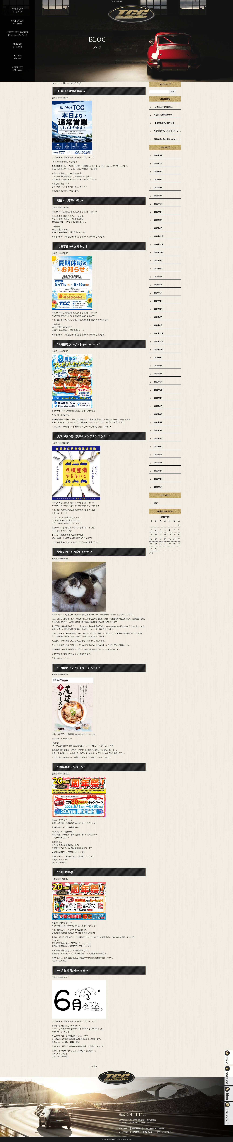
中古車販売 (17, 22)
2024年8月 (158, 269)
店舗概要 (17, 57)
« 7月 (151, 553)
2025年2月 (158, 220)
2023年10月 (158, 350)
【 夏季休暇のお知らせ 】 (72, 246)
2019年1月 (158, 487)
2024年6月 (158, 285)
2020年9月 (158, 414)
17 (156, 539)
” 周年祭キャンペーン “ (71, 767)
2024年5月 (158, 293)
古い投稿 (92, 1066)
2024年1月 (158, 325)
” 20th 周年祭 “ (66, 872)
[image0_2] (72, 308)
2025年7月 (158, 196)
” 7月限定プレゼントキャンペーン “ (78, 668)
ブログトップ (165, 84)
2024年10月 (158, 252)
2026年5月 (158, 180)
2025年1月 (158, 228)
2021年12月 (158, 390)
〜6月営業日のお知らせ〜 (72, 970)
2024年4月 (158, 301)
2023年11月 (158, 341)
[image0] (72, 153)
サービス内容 (17, 45)
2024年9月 (158, 261)
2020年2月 (158, 447)
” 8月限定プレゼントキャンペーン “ (78, 344)
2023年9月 (158, 358)
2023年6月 (158, 382)
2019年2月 (158, 479)
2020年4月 (158, 430)
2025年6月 (158, 204)
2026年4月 (158, 188)
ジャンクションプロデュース (17, 34)
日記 (156, 503)
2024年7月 (158, 277)
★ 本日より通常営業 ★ (71, 91)
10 (156, 534)
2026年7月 (158, 163)
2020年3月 (158, 439)
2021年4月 (158, 398)
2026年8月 (158, 155)
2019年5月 (158, 463)
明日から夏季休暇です (70, 201)
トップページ (17, 10)
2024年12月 (158, 236)
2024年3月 (158, 309)
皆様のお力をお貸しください (74, 552)
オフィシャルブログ (164, 1132)
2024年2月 (158, 317)
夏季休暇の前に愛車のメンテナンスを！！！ (84, 436)
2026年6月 (158, 172)
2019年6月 (158, 455)
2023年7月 (158, 374)
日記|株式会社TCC (116, 1)
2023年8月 (158, 366)
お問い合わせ (17, 69)
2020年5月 (158, 422)
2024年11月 (158, 244)
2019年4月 (158, 471)
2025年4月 (158, 212)
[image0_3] (76, 498)
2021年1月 (158, 406)
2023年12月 (158, 333)
